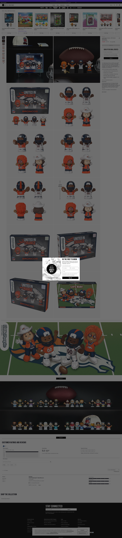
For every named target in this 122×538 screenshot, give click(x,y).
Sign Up (70, 277)
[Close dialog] (78, 259)
